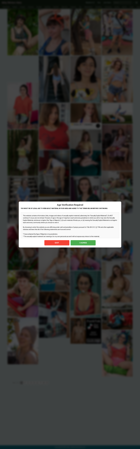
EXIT (57, 243)
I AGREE (83, 243)
